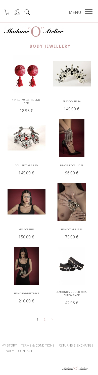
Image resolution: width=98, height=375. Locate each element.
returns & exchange (76, 345)
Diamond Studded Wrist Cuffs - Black (72, 297)
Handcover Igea (71, 234)
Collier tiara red (26, 170)
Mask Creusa (26, 234)
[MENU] (88, 12)
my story (9, 345)
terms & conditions (38, 345)
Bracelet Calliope (71, 170)
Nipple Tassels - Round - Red (26, 105)
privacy (8, 351)
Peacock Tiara (72, 106)
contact (25, 351)
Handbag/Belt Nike (26, 298)
